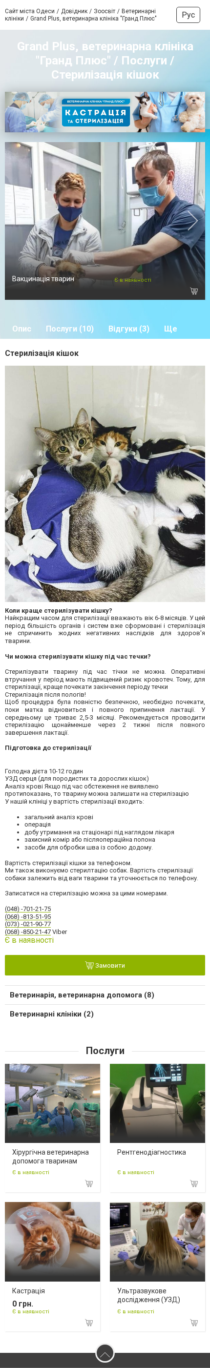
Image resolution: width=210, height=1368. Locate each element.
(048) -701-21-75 (28, 908)
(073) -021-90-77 (28, 924)
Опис (21, 328)
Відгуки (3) (128, 328)
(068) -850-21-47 (28, 931)
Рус (188, 15)
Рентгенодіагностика (151, 1152)
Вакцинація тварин (43, 279)
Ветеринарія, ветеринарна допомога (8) (82, 995)
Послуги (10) (70, 328)
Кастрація (28, 1291)
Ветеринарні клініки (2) (52, 1014)
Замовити (109, 965)
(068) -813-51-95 (28, 916)
